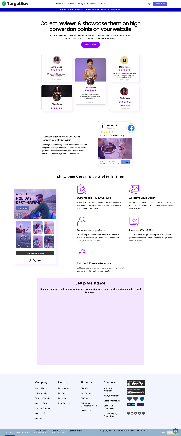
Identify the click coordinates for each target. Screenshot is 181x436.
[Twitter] (135, 413)
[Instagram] (143, 413)
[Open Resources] (96, 4)
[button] (175, 431)
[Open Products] (64, 4)
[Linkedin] (132, 413)
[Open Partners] (106, 4)
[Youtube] (139, 413)
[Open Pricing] (84, 4)
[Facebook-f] (128, 413)
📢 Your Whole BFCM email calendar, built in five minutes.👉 (90, 9)
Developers (86, 411)
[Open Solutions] (75, 4)
